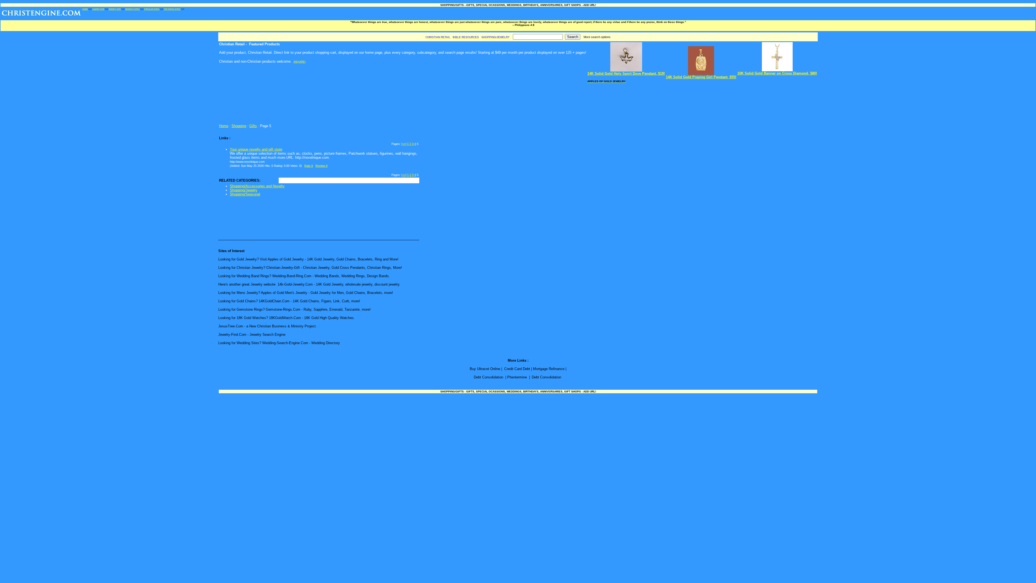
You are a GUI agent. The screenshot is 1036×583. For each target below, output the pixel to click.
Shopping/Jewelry (243, 190)
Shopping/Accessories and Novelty (257, 186)
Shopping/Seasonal (245, 194)
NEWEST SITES (132, 9)
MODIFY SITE (115, 9)
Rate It (308, 165)
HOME (85, 9)
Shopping (238, 126)
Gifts (253, 126)
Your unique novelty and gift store (256, 149)
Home (223, 126)
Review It (321, 165)
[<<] (403, 143)
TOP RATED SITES (172, 9)
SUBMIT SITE (98, 9)
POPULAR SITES (151, 9)
